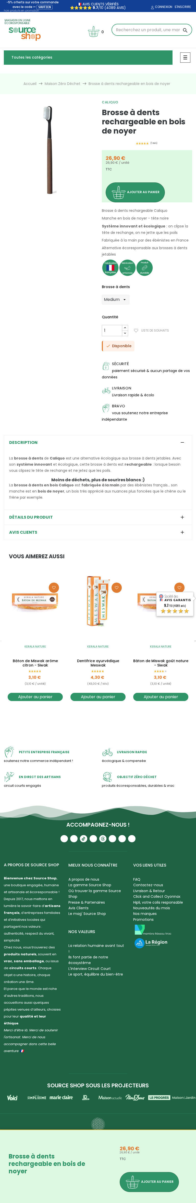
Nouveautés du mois (151, 908)
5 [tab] (59, 199)
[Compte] (152, 7)
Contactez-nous (148, 885)
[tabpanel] (49, 149)
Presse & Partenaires (86, 902)
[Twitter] (122, 839)
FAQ (136, 879)
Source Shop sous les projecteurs (98, 1085)
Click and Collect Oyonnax (156, 896)
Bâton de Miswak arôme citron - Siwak (35, 663)
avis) (121, 7)
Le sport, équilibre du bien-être (95, 974)
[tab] (98, 442)
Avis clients (23, 532)
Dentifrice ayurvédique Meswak (98, 663)
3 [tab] (49, 199)
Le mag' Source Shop (87, 913)
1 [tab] (38, 199)
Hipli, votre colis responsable (158, 902)
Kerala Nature (35, 646)
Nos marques (145, 913)
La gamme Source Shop (89, 885)
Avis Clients (78, 908)
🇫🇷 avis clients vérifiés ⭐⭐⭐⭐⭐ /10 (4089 (94, 6)
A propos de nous (83, 879)
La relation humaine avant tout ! (96, 948)
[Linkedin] (112, 839)
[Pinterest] (132, 839)
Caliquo (110, 102)
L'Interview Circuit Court (89, 968)
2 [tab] (43, 199)
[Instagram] (74, 839)
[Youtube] (64, 839)
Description (23, 442)
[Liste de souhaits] (54, 588)
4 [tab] (54, 199)
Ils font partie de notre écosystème (88, 960)
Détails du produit (31, 517)
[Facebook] (93, 839)
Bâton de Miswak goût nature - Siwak (160, 663)
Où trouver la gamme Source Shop (94, 893)
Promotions (143, 919)
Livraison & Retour (149, 890)
